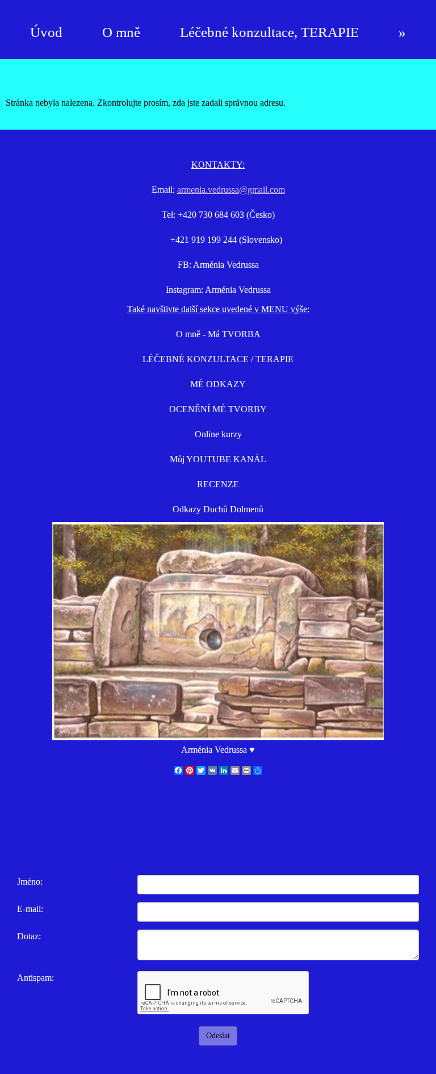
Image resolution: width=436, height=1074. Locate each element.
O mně (121, 32)
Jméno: (30, 881)
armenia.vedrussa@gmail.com (231, 189)
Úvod (46, 32)
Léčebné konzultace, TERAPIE (269, 32)
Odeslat (218, 1035)
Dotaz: (29, 936)
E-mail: (30, 909)
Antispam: (35, 977)
